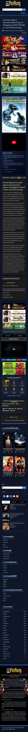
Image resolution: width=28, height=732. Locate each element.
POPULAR (14, 502)
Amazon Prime (6, 595)
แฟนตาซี (5, 632)
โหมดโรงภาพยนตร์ (13, 339)
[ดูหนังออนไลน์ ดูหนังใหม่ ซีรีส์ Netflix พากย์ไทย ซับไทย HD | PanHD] (13, 3)
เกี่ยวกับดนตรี (6, 639)
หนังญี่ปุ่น (20, 408)
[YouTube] (14, 496)
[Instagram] (10, 496)
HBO (4, 600)
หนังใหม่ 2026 (6, 554)
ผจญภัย (4, 614)
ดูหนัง (18, 403)
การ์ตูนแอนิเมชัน (6, 616)
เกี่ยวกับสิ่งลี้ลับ (6, 642)
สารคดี (4, 628)
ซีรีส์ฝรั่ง (5, 581)
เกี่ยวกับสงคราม (6, 653)
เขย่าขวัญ (5, 651)
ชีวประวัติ (5, 618)
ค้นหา (24, 9)
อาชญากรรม (5, 623)
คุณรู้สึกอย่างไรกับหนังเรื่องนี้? (10, 169)
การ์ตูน (4, 570)
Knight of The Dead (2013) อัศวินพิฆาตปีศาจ (13, 420)
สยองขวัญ (5, 637)
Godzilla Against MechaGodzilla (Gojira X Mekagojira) (14, 401)
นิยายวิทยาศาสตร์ (13, 408)
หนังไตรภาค (5, 547)
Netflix (4, 593)
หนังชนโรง (5, 542)
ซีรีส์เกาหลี (5, 579)
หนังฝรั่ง (13, 410)
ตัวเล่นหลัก (6, 167)
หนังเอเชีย (5, 572)
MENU (23, 14)
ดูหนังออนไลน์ (6, 405)
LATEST (22, 502)
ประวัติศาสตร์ (5, 635)
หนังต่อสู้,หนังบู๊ (7, 410)
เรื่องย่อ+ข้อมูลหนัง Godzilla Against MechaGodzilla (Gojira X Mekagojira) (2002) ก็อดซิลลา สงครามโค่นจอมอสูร (14, 157)
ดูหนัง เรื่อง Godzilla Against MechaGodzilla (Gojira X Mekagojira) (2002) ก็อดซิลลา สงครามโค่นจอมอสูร (14, 164)
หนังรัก (4, 644)
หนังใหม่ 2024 (6, 558)
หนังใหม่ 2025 (6, 556)
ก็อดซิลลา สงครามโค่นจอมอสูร (9, 403)
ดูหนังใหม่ (5, 540)
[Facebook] (4, 496)
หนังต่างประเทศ (6, 656)
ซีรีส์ (4, 544)
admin (23, 30)
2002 (7, 177)
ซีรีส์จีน (4, 584)
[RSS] (17, 496)
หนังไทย (5, 565)
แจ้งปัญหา (20, 335)
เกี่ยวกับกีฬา (5, 649)
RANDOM (6, 502)
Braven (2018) (14, 417)
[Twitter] (7, 496)
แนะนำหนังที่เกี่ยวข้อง (9, 171)
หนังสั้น (4, 658)
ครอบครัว (5, 408)
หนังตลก (5, 621)
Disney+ (5, 598)
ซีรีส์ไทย (4, 586)
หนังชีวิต (5, 625)
